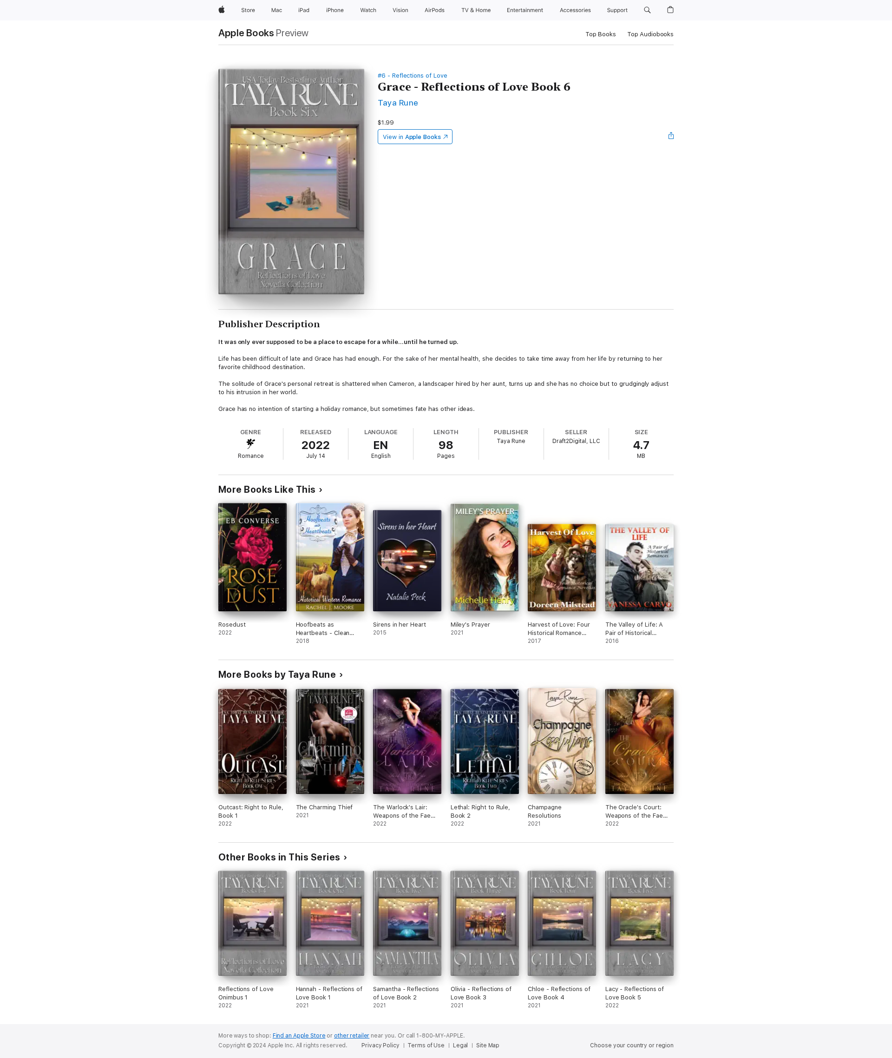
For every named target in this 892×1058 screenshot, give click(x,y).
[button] (647, 10)
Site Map (487, 1045)
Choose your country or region (632, 1045)
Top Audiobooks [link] (650, 34)
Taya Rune (398, 102)
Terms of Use (426, 1045)
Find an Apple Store (299, 1035)
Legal (460, 1045)
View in (412, 136)
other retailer (351, 1035)
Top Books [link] (600, 34)
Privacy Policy (380, 1045)
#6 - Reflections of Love (412, 75)
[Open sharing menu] (671, 136)
